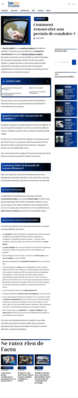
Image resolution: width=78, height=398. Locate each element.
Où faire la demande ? (37, 88)
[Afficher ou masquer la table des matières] (34, 81)
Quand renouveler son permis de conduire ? (13, 88)
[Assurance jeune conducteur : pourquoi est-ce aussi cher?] (9, 360)
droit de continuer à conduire (32, 54)
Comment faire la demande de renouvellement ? (12, 94)
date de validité (8, 48)
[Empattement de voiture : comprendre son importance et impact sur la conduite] (59, 92)
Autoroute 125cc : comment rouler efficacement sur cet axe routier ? (69, 140)
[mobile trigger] (3, 4)
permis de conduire (27, 48)
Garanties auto (7, 368)
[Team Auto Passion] (13, 4)
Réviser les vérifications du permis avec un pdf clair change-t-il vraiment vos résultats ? (70, 110)
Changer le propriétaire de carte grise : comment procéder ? (70, 125)
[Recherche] (69, 4)
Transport (68, 86)
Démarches (41, 19)
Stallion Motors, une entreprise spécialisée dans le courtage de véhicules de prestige (42, 377)
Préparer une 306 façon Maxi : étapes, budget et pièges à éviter (26, 376)
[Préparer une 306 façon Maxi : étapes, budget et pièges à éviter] (25, 360)
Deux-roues (68, 133)
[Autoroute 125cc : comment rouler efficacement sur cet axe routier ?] (59, 139)
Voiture (21, 368)
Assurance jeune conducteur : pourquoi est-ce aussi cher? (8, 376)
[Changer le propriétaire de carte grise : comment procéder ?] (59, 124)
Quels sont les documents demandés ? (38, 92)
